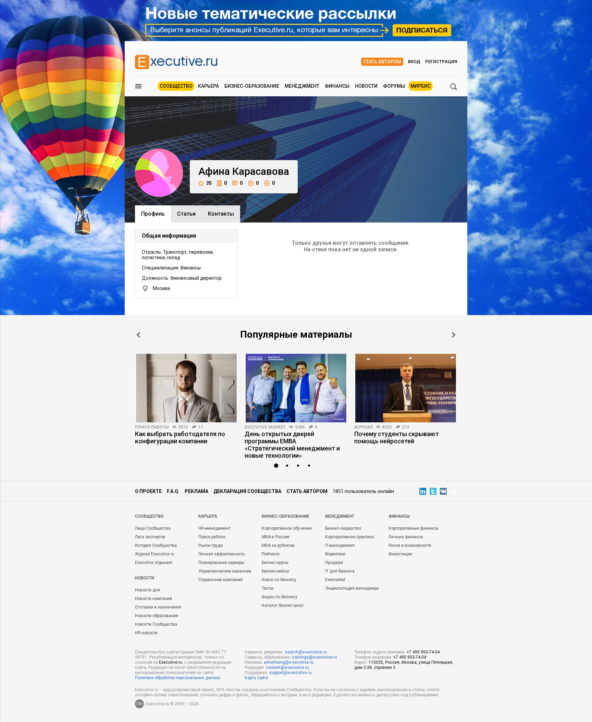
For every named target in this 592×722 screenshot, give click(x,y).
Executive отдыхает (154, 562)
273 (405, 427)
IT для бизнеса (340, 571)
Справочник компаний (220, 579)
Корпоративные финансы (413, 528)
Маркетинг (335, 554)
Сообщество (176, 86)
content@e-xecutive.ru (287, 667)
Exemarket (335, 579)
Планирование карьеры (221, 562)
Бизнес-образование (251, 86)
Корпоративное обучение (287, 528)
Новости (366, 86)
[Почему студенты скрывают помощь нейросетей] (405, 388)
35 (209, 183)
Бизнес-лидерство (343, 528)
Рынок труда (210, 545)
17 (200, 427)
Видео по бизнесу (279, 596)
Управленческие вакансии (224, 571)
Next (453, 335)
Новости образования (156, 615)
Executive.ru (170, 662)
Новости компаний (153, 598)
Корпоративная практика (349, 536)
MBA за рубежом (278, 545)
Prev (138, 335)
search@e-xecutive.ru (306, 652)
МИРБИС (420, 86)
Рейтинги (271, 554)
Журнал (363, 427)
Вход (414, 61)
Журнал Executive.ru (154, 554)
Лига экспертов (150, 536)
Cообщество (149, 516)
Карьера (208, 86)
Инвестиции (400, 554)
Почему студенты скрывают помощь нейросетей (396, 437)
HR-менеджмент (214, 528)
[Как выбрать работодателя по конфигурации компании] (186, 388)
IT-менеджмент (340, 545)
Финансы (337, 86)
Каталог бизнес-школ (283, 605)
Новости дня (147, 590)
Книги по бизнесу (279, 579)
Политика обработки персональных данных (177, 677)
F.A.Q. (173, 491)
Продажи (334, 562)
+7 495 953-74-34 (423, 652)
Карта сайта (256, 677)
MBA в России (275, 536)
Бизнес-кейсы (275, 571)
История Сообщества (156, 545)
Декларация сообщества (247, 491)
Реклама (196, 491)
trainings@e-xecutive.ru (314, 657)
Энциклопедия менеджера (352, 588)
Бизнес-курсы (275, 562)
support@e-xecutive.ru (290, 672)
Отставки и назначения (158, 607)
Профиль (153, 213)
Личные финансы (405, 536)
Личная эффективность (221, 554)
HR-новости (146, 632)
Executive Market (265, 427)
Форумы (394, 86)
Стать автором (382, 61)
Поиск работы (152, 427)
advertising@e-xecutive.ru (288, 662)
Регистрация (441, 61)
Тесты (267, 588)
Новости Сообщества (156, 624)
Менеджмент (302, 86)
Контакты (221, 213)
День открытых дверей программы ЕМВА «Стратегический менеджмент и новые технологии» (292, 444)
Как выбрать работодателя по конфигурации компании (180, 437)
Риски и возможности (409, 545)
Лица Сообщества (153, 528)
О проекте (148, 491)
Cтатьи (186, 213)
